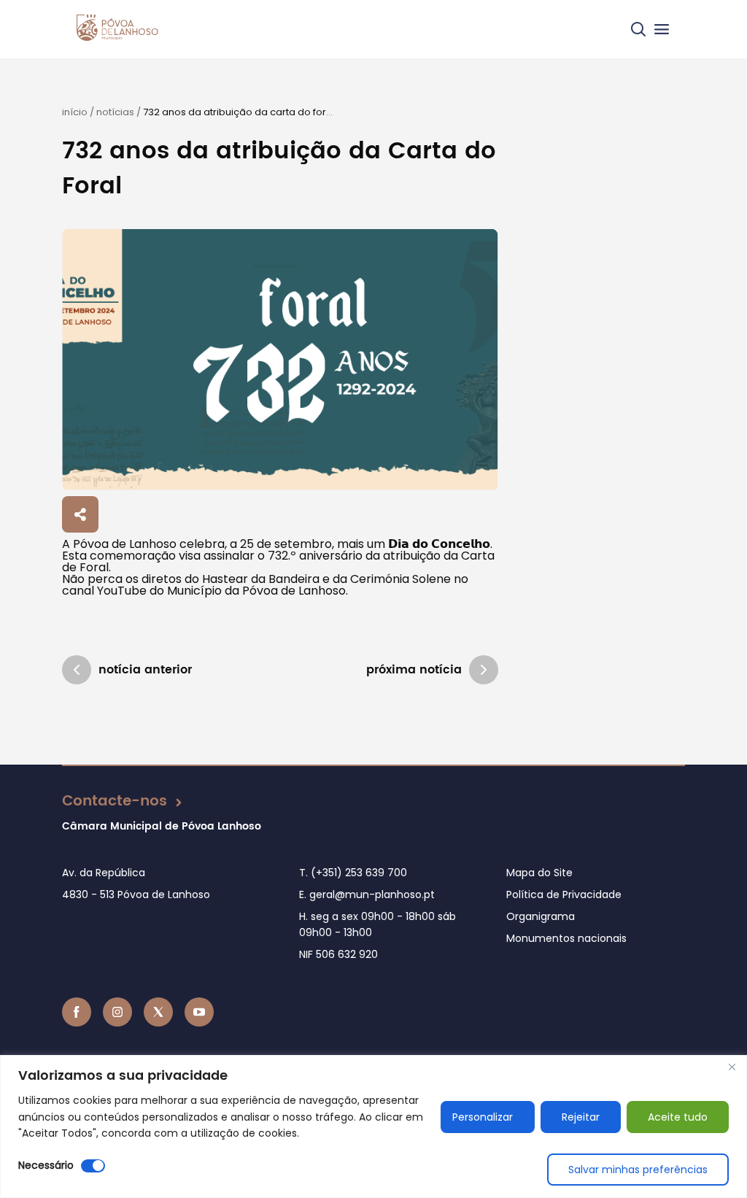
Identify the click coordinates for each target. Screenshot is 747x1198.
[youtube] (199, 1012)
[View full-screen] (280, 359)
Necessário (46, 1165)
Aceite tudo (678, 1117)
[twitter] (158, 1012)
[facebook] (76, 1012)
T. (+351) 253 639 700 (353, 872)
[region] (373, 1126)
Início (75, 112)
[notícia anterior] (76, 669)
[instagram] (117, 1012)
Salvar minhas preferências (638, 1169)
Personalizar (482, 1117)
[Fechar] (731, 1067)
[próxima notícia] (483, 669)
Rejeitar (581, 1117)
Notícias (115, 112)
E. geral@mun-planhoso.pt (367, 894)
